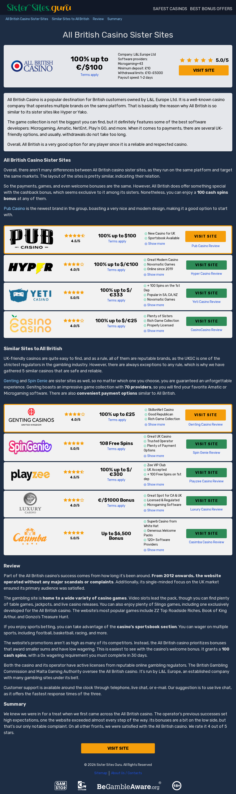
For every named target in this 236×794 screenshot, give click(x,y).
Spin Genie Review (206, 453)
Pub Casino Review (206, 246)
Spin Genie (37, 380)
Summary (114, 19)
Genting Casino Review (206, 425)
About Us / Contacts (126, 773)
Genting (11, 380)
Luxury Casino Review (206, 509)
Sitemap (100, 773)
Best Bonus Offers (211, 8)
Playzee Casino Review (206, 481)
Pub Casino (14, 208)
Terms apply (89, 75)
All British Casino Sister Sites (27, 19)
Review (98, 19)
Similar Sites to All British (70, 19)
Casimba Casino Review (206, 542)
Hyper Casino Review (206, 274)
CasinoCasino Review (206, 330)
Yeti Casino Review (206, 302)
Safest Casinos (170, 8)
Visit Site (203, 70)
